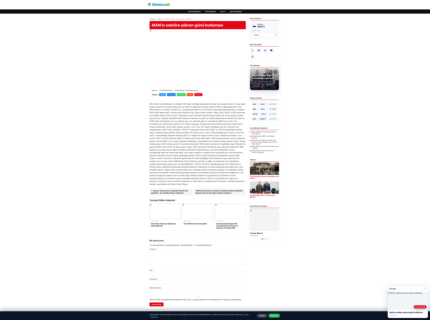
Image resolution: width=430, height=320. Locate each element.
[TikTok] (252, 56)
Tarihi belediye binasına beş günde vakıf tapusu (264, 132)
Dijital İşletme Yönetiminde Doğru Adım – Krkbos (265, 147)
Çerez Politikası (236, 11)
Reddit (190, 94)
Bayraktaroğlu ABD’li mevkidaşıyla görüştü (263, 137)
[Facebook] (252, 50)
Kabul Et (274, 316)
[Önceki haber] (271, 72)
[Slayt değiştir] (260, 239)
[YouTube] (271, 50)
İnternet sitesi (155, 288)
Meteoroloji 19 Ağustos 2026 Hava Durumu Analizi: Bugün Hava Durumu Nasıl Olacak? (264, 142)
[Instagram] (265, 50)
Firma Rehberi (210, 11)
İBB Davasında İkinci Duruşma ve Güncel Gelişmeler (263, 151)
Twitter (162, 94)
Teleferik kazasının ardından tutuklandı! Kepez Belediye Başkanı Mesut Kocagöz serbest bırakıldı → (219, 192)
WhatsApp (181, 94)
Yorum (152, 249)
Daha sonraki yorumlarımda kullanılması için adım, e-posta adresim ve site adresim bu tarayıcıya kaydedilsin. (195, 299)
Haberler (152, 19)
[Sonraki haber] (275, 72)
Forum (222, 11)
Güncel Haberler (194, 11)
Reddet (262, 316)
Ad (151, 270)
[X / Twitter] (258, 50)
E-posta (153, 279)
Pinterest (198, 94)
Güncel (159, 19)
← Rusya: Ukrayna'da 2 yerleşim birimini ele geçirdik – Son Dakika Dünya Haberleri (169, 192)
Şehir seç (256, 30)
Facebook (171, 94)
